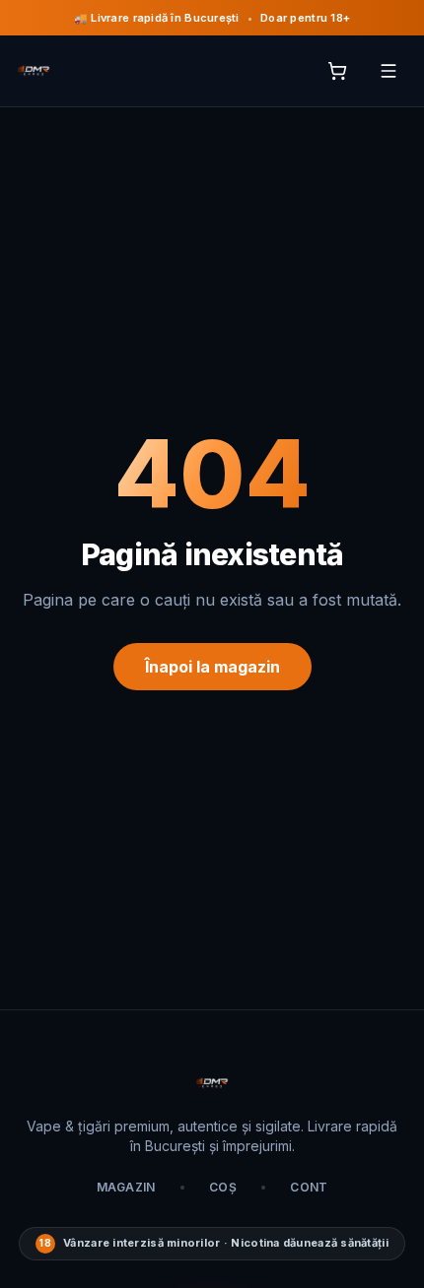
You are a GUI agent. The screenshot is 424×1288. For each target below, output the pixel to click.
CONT (308, 1187)
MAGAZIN (126, 1187)
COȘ (223, 1187)
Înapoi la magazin (212, 666)
